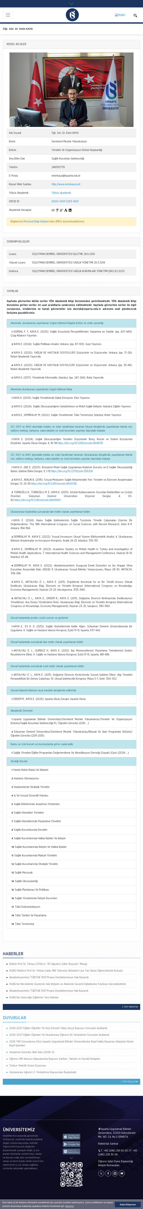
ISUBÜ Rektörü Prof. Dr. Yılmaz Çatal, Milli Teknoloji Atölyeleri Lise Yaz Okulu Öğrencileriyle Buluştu (66, 971)
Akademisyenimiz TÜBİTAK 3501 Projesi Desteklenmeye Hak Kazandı (49, 977)
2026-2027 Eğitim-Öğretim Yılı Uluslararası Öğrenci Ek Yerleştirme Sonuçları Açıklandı (59, 1035)
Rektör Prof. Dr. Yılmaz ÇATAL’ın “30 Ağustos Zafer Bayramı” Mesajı (48, 964)
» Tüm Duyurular (129, 1081)
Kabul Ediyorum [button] (128, 1204)
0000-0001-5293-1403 (65, 201)
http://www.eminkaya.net (66, 184)
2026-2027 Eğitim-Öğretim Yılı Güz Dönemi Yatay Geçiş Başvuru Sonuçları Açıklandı (58, 1028)
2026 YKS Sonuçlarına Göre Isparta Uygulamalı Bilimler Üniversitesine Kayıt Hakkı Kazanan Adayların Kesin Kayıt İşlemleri (71, 1043)
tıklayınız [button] (69, 1206)
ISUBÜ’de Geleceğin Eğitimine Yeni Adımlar (34, 997)
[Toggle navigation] (8, 15)
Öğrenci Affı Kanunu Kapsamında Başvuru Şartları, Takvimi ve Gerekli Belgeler (54, 1059)
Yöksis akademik (61, 193)
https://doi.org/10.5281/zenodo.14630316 (54, 484)
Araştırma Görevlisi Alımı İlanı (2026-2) (31, 1052)
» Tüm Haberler (130, 1007)
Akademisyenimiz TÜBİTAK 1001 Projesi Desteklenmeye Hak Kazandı (48, 991)
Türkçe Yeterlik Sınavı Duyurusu (27, 1065)
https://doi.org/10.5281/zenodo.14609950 (37, 500)
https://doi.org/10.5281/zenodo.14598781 (80, 443)
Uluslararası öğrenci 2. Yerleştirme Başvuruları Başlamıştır (43, 1072)
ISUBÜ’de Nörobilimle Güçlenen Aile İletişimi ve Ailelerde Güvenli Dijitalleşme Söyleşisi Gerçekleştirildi (67, 984)
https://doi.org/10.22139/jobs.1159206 (72, 471)
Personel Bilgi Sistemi (36, 221)
